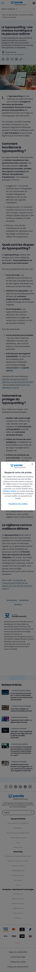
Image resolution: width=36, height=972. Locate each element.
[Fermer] (32, 464)
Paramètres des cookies (18, 504)
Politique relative (9, 491)
